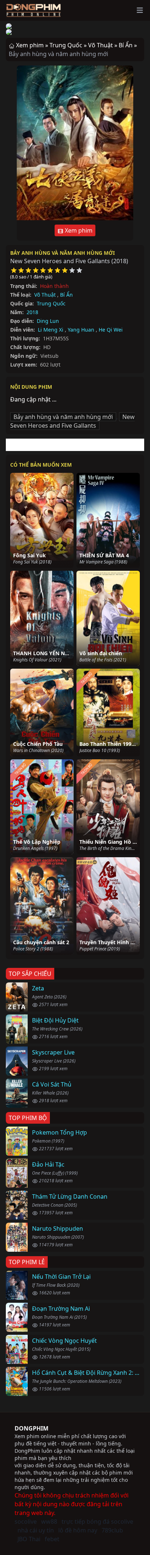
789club (112, 1530)
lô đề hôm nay (77, 1530)
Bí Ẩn (66, 294)
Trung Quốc (51, 303)
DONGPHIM (31, 1428)
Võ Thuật (45, 294)
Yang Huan (81, 329)
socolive (26, 1522)
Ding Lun (48, 320)
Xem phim (77, 230)
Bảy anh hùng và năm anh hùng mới (62, 252)
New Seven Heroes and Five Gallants (72, 421)
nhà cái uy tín (35, 1530)
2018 (32, 312)
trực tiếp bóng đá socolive (97, 1522)
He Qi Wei (111, 329)
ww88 (49, 1522)
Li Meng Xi (50, 329)
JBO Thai (28, 1539)
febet (52, 1539)
